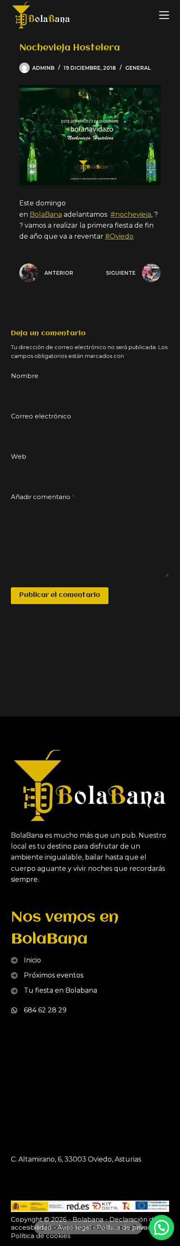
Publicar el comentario (59, 595)
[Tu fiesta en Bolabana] (54, 990)
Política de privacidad (131, 1227)
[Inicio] (26, 960)
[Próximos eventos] (47, 975)
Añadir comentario (43, 497)
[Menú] (164, 15)
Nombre (25, 376)
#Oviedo (119, 236)
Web (18, 456)
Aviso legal (74, 1227)
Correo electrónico (41, 416)
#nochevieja (131, 214)
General (138, 68)
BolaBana (46, 214)
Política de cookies (40, 1236)
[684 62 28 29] (39, 1010)
